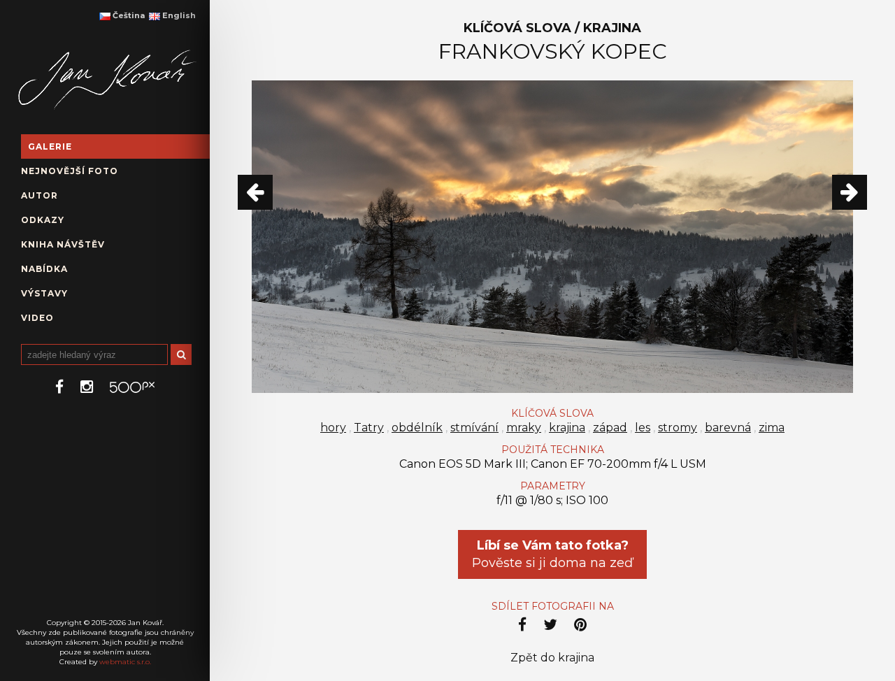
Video (37, 318)
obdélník (417, 427)
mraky (523, 427)
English (178, 15)
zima (772, 427)
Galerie (50, 146)
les (642, 427)
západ (610, 427)
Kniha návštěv (63, 244)
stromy (677, 427)
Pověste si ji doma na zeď (552, 554)
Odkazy (42, 220)
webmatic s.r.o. (125, 661)
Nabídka (44, 269)
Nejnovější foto (69, 171)
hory (333, 427)
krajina (567, 427)
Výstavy (44, 293)
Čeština (127, 15)
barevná (728, 427)
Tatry (369, 427)
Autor (39, 195)
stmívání (474, 427)
